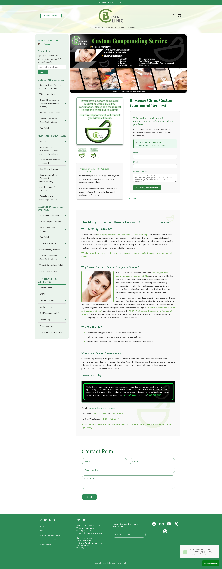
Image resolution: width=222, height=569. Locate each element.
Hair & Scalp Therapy (48, 169)
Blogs (42, 526)
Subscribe (43, 72)
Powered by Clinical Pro (120, 563)
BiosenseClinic (105, 563)
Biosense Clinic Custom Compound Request (50, 87)
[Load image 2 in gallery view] (94, 153)
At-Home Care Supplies (50, 215)
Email (135, 162)
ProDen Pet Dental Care (50, 332)
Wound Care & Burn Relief (51, 265)
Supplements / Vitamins (49, 250)
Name (135, 152)
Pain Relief (44, 128)
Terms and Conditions (50, 540)
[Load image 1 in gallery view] (82, 153)
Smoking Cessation (47, 243)
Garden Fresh (45, 307)
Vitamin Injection (47, 94)
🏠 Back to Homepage (48, 40)
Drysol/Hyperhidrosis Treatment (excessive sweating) (49, 103)
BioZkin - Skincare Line (49, 113)
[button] (51, 15)
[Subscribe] (128, 535)
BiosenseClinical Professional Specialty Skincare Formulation (49, 150)
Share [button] (134, 198)
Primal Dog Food (47, 326)
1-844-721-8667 (155, 142)
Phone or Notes (140, 172)
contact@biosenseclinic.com (101, 408)
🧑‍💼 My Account (44, 44)
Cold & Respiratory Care (50, 222)
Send (89, 497)
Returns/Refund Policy (50, 535)
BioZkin (42, 141)
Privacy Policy (46, 544)
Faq (41, 531)
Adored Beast (45, 288)
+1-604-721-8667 (157, 146)
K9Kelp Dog (44, 320)
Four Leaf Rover (46, 300)
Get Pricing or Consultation (147, 188)
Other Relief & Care (48, 271)
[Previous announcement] (41, 2)
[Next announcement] (181, 2)
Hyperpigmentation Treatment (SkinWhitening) (48, 178)
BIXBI (42, 294)
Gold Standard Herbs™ (49, 313)
